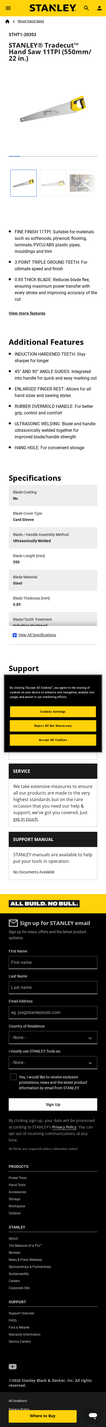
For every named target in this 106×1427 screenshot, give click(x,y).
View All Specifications (37, 635)
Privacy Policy (64, 1127)
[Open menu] (8, 8)
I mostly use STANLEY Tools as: (35, 1051)
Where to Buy (42, 1415)
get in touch (25, 819)
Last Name (18, 976)
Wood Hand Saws (31, 21)
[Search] (86, 8)
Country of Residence (27, 1026)
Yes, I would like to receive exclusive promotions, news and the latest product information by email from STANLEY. (53, 1082)
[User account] (99, 8)
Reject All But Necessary (53, 726)
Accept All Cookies (53, 740)
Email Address (21, 1001)
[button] (13, 1366)
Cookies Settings (53, 712)
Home (7, 21)
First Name (18, 951)
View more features (27, 313)
